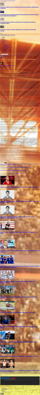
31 (0, 189)
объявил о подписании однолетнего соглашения (12, 72)
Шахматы (4, 50)
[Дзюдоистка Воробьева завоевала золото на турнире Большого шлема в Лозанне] (7, 323)
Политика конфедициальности (7, 391)
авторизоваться (17, 173)
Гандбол (4, 49)
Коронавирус (5, 45)
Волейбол (3, 41)
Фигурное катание (6, 46)
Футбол (1, 295)
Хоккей (3, 38)
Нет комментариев (11, 65)
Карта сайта (4, 390)
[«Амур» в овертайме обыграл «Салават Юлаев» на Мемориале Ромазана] (7, 353)
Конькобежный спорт (6, 47)
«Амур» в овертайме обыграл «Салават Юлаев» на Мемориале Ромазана (19, 356)
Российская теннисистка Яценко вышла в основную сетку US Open (17, 312)
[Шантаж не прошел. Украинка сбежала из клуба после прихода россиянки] (7, 184)
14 (0, 269)
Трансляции (5, 51)
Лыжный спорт (5, 48)
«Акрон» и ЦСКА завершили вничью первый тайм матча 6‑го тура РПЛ (18, 342)
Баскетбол (4, 39)
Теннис (3, 42)
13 (0, 344)
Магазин (3, 37)
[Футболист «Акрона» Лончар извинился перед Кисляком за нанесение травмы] (2, 27)
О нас (3, 387)
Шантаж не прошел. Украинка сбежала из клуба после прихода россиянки (19, 187)
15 (0, 300)
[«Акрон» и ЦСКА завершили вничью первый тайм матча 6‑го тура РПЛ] (7, 339)
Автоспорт (4, 43)
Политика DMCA (4, 388)
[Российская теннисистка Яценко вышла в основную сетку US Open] (7, 309)
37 (0, 220)
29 (0, 205)
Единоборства (4, 40)
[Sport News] (7, 0)
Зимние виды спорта (6, 44)
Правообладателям (5, 389)
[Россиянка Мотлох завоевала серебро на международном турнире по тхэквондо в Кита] (2, 20)
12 (0, 254)
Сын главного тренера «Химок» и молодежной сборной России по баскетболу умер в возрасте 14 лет (17, 217)
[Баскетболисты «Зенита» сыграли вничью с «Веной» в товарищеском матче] (7, 229)
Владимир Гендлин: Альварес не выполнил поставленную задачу (13, 170)
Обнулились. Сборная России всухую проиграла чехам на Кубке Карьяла (15, 167)
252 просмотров (2, 65)
